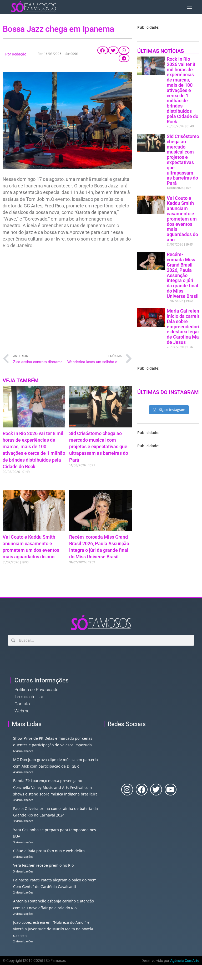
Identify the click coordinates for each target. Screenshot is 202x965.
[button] (102, 50)
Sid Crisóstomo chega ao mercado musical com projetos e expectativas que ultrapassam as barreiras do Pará (98, 447)
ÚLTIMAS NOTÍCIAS (160, 51)
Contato (22, 703)
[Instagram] (127, 789)
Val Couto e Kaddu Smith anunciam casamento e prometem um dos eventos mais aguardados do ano (182, 218)
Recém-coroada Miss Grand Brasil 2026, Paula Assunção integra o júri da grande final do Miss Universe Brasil (183, 275)
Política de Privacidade (36, 689)
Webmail (23, 710)
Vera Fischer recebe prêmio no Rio (43, 865)
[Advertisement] (67, 291)
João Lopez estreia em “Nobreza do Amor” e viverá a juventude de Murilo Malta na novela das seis (53, 929)
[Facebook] (142, 789)
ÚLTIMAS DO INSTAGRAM (168, 392)
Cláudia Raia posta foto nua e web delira (49, 850)
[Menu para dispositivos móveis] (189, 6)
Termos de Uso (29, 696)
